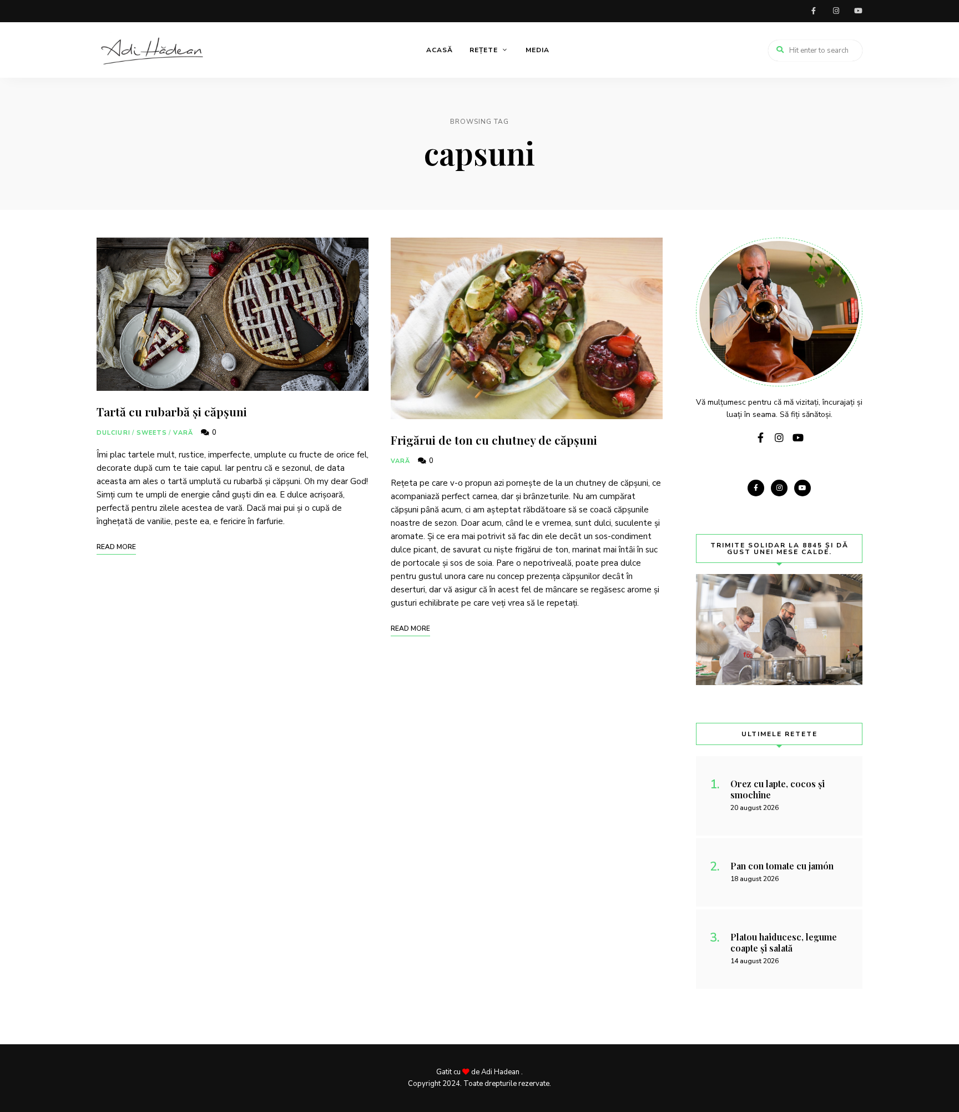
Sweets (152, 433)
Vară (183, 433)
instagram (836, 11)
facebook (813, 11)
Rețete (484, 50)
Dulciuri (113, 433)
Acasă (439, 50)
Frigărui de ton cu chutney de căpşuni (494, 439)
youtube (858, 11)
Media (537, 50)
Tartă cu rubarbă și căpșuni (172, 411)
